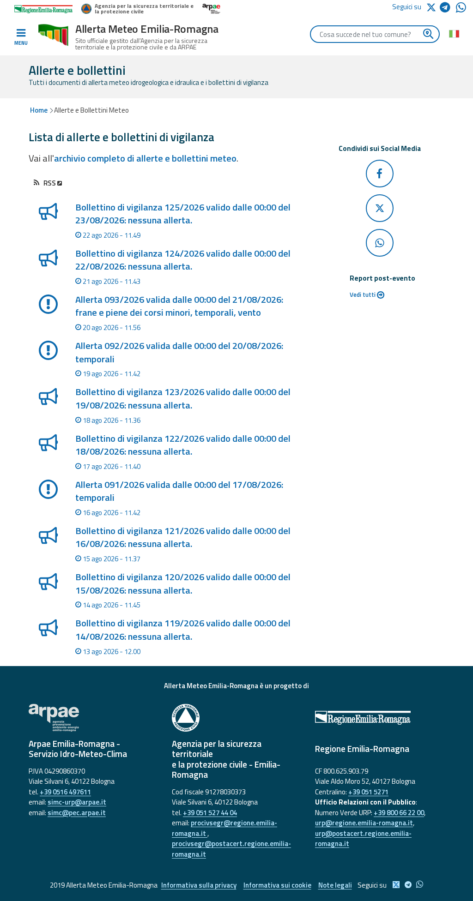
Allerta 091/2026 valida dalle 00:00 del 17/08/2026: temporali (179, 491)
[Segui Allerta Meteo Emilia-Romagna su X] (433, 6)
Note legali (335, 885)
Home (39, 110)
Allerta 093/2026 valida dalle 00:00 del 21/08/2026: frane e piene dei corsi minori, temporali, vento (179, 305)
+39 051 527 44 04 (210, 812)
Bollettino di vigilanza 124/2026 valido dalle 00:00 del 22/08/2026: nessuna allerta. (183, 259)
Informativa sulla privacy (198, 885)
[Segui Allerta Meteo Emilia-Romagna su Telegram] (448, 9)
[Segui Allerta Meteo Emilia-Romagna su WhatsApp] (461, 10)
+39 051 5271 (368, 792)
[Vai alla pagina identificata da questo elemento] (48, 224)
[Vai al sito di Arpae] (93, 718)
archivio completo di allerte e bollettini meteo (145, 158)
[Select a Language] (454, 33)
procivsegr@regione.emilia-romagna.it (224, 828)
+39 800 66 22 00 (399, 812)
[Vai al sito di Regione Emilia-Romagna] (379, 718)
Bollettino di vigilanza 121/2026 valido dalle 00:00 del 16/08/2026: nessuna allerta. (183, 537)
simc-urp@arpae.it (77, 802)
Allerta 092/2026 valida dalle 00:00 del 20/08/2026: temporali (179, 352)
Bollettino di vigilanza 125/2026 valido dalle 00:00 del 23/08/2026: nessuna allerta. (183, 213)
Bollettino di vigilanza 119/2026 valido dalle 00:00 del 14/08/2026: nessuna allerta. (183, 629)
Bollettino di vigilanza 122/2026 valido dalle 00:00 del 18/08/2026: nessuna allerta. (183, 444)
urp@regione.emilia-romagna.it (364, 822)
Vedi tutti (363, 294)
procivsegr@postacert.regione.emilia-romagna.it (231, 848)
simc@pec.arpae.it (77, 812)
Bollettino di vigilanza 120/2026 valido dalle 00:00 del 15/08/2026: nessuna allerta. (183, 583)
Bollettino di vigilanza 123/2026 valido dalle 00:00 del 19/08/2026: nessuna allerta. (183, 398)
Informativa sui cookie (277, 885)
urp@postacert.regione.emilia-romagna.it (363, 838)
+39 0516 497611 (65, 792)
